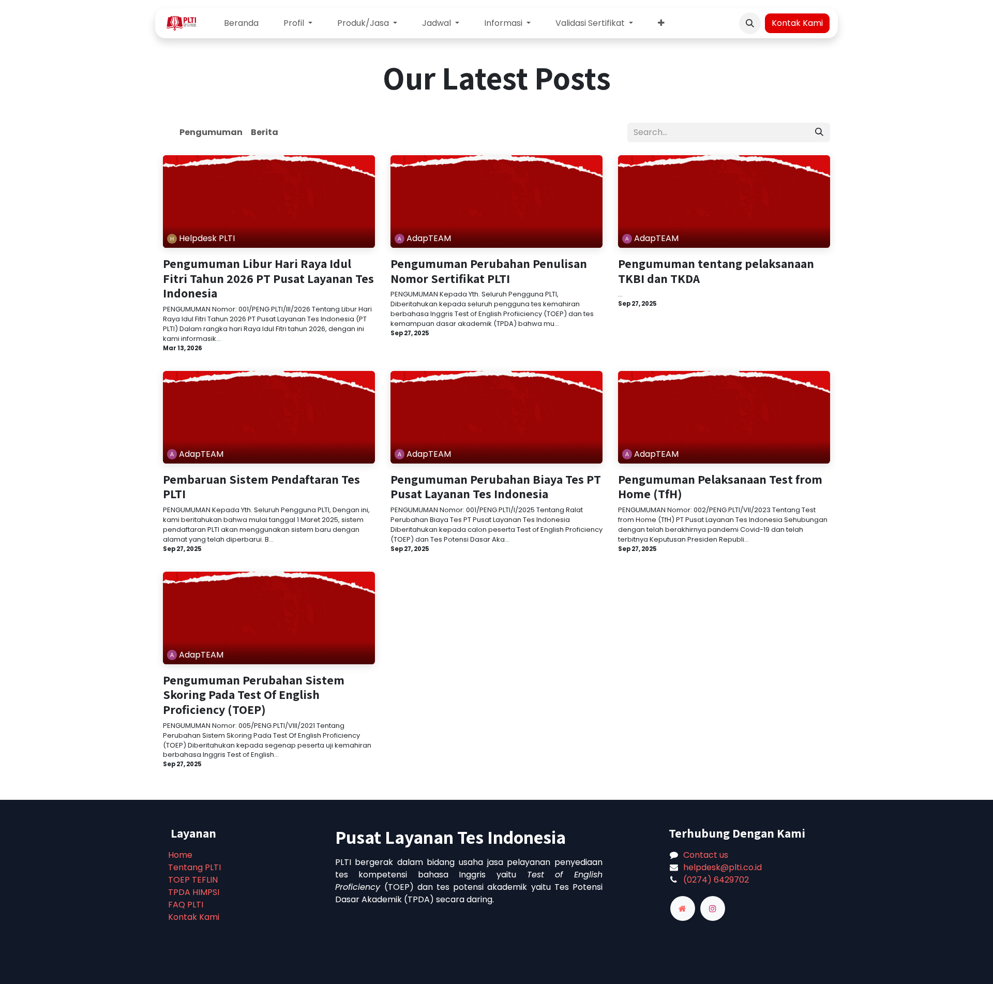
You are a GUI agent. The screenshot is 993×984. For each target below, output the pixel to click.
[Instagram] (712, 908)
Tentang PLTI (194, 867)
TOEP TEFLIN (193, 880)
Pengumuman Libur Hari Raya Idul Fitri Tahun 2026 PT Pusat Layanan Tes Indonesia (268, 278)
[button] (750, 23)
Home (180, 855)
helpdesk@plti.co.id (722, 867)
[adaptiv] (682, 908)
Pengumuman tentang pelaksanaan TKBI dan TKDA (716, 271)
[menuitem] (241, 23)
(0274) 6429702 (716, 880)
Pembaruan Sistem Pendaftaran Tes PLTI (261, 487)
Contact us (705, 855)
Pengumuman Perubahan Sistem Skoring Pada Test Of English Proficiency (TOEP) (253, 695)
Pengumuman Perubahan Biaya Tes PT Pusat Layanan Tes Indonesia (495, 487)
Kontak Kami (797, 23)
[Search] (819, 132)
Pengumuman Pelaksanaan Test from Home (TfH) (720, 487)
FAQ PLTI (185, 905)
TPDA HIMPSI (193, 892)
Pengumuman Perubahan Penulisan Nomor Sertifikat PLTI (488, 271)
